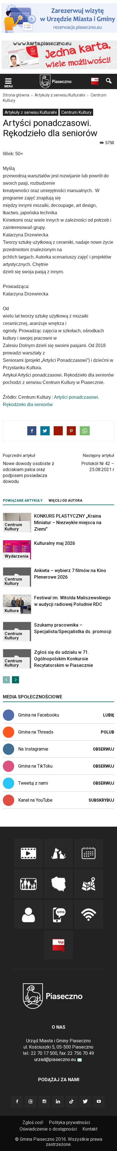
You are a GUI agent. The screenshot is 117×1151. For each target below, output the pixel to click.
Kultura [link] (12, 610)
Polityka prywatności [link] (69, 1122)
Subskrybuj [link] (101, 800)
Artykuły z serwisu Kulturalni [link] (31, 112)
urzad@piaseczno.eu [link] (55, 1059)
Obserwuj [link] (103, 749)
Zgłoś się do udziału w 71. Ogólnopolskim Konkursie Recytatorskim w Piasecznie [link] (63, 659)
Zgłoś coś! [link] (32, 1122)
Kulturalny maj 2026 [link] (54, 543)
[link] (8, 81)
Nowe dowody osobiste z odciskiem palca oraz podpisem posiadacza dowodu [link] (28, 472)
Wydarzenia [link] (16, 556)
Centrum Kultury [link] (76, 112)
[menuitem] (30, 112)
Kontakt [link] (89, 1129)
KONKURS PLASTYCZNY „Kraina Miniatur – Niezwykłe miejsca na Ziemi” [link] (67, 522)
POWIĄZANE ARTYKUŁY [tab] (23, 501)
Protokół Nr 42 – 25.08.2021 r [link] (97, 466)
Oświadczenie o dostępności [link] (48, 1129)
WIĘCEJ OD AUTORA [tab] (65, 501)
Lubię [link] (108, 715)
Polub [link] (107, 732)
